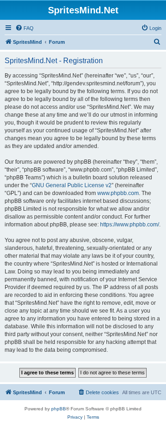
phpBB (58, 408)
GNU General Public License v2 (72, 185)
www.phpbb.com (118, 193)
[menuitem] (24, 28)
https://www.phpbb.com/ (129, 224)
